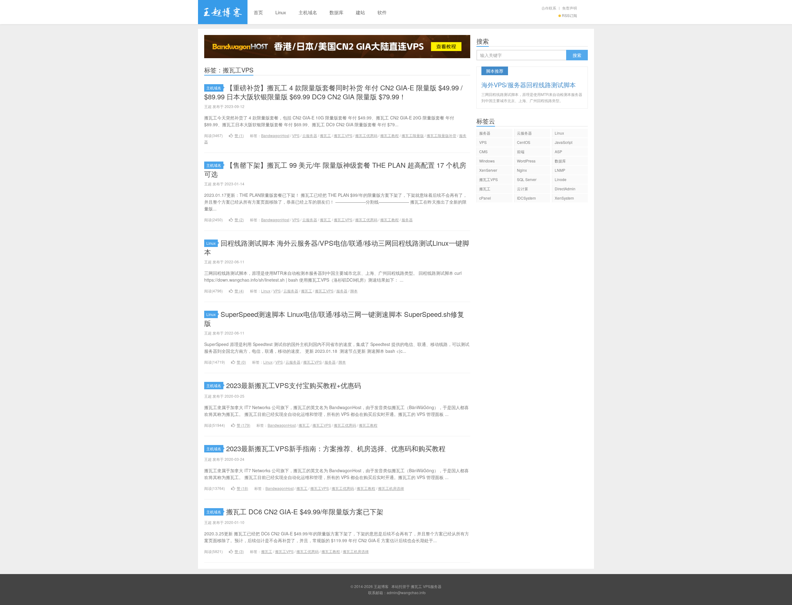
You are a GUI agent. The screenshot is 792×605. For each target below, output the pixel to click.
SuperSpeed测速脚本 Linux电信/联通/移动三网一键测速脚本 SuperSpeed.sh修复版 (334, 318)
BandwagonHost (275, 135)
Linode (560, 179)
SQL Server (526, 179)
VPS (295, 135)
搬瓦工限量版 (413, 135)
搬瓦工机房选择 (391, 488)
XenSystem (564, 198)
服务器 (407, 219)
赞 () (239, 135)
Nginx (522, 170)
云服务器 (309, 135)
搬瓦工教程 (389, 135)
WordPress (526, 160)
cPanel (485, 198)
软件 (382, 12)
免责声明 (569, 8)
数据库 (336, 12)
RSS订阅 (569, 15)
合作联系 (548, 8)
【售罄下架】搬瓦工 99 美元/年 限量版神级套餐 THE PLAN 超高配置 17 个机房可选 (335, 169)
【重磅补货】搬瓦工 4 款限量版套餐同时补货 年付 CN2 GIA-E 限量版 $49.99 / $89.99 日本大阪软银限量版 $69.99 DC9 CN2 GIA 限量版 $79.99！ (333, 92)
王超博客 (223, 12)
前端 (520, 151)
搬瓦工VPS (343, 135)
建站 (360, 12)
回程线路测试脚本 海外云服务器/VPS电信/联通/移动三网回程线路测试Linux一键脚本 (336, 247)
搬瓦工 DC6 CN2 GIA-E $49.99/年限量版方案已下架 (304, 511)
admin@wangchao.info (406, 592)
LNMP (560, 170)
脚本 (354, 290)
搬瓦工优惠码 (366, 135)
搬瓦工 (325, 135)
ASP (558, 151)
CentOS (523, 142)
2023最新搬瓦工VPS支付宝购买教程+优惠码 (293, 385)
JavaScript (563, 142)
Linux (280, 12)
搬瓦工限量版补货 (441, 135)
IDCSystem (526, 198)
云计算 (522, 188)
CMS (483, 151)
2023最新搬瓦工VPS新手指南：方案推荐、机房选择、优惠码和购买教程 (336, 448)
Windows (487, 160)
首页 (258, 12)
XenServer (488, 170)
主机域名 (308, 12)
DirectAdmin (565, 188)
